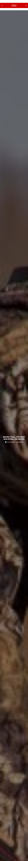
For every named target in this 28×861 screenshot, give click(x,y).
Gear (14, 434)
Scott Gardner (10, 442)
